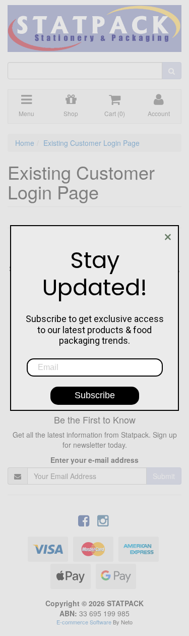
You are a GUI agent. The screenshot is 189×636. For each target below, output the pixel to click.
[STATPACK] (94, 25)
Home (24, 143)
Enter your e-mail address (94, 460)
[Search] (171, 70)
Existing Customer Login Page (91, 143)
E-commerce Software (83, 622)
